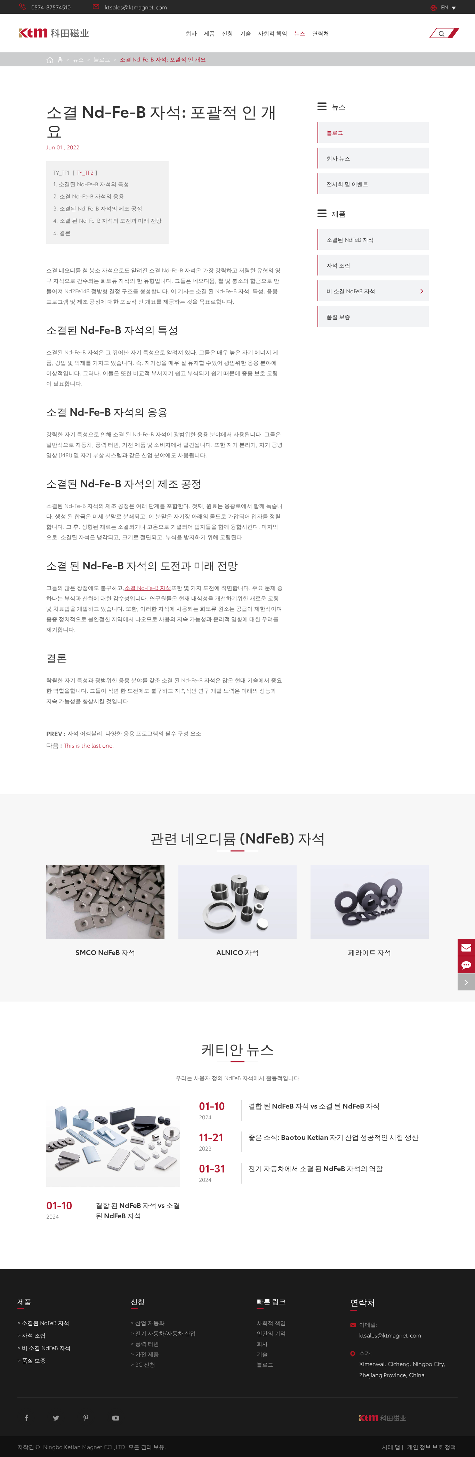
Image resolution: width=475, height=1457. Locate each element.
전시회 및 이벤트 (347, 184)
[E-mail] (466, 947)
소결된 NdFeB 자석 (350, 239)
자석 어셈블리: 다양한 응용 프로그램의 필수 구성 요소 (134, 733)
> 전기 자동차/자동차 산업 (163, 1333)
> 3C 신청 (143, 1364)
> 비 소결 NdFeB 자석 (44, 1347)
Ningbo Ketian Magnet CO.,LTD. (85, 1446)
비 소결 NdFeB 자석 (351, 291)
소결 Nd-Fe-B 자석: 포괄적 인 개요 (163, 59)
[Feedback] (466, 964)
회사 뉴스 (338, 158)
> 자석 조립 (31, 1335)
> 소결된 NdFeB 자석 (43, 1322)
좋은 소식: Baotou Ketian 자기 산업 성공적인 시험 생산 (333, 1137)
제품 (209, 33)
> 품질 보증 (31, 1360)
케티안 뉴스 (237, 1048)
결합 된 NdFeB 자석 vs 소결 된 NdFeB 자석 (138, 1210)
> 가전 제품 (145, 1354)
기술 (245, 33)
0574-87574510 (51, 7)
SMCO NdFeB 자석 (105, 951)
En (444, 7)
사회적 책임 (272, 33)
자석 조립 (338, 265)
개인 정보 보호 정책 (431, 1446)
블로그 (102, 59)
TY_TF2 (85, 172)
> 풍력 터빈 (145, 1343)
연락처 (320, 33)
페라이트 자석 (369, 951)
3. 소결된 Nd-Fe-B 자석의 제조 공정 (97, 208)
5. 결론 (62, 232)
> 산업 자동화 (147, 1322)
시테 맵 (391, 1446)
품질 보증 (338, 316)
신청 (227, 33)
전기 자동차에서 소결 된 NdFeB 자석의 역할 (315, 1168)
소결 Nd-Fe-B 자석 (147, 587)
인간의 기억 (271, 1333)
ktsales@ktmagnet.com (136, 7)
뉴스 (299, 33)
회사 (191, 33)
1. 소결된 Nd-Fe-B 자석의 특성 (91, 184)
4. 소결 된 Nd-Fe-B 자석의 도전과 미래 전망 (107, 220)
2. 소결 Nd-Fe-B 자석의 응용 (88, 196)
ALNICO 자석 (237, 951)
